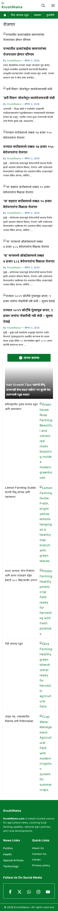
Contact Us (39, 853)
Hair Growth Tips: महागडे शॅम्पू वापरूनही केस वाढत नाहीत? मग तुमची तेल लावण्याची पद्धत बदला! (28, 389)
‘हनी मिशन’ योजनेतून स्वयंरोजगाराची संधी (29, 98)
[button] (43, 5)
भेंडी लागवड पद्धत (14, 643)
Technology (11, 866)
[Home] (5, 15)
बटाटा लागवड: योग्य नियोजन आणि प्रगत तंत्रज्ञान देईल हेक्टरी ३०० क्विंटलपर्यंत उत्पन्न (21, 575)
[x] (19, 892)
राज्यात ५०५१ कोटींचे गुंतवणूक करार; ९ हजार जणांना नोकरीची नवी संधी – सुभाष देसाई (28, 316)
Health (7, 854)
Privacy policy (41, 865)
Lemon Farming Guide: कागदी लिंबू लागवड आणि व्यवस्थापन (20, 492)
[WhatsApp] (29, 892)
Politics (8, 848)
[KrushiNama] (12, 5)
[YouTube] (48, 892)
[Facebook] (10, 892)
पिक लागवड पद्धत (20, 15)
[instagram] (38, 892)
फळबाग (37, 15)
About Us (38, 848)
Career (36, 859)
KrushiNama (14, 60)
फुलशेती (50, 15)
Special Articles (13, 860)
